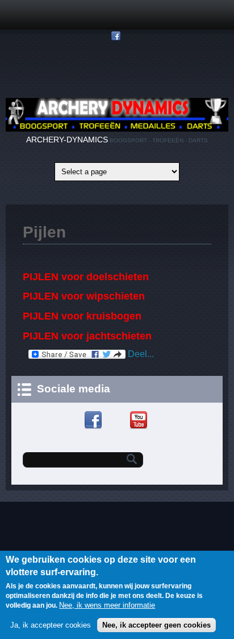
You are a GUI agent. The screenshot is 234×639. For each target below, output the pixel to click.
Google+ (117, 420)
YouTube (140, 420)
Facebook (94, 420)
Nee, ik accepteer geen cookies (156, 625)
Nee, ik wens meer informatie (107, 605)
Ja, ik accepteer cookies (50, 625)
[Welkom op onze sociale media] (117, 35)
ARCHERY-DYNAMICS (67, 139)
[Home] (117, 129)
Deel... (140, 354)
